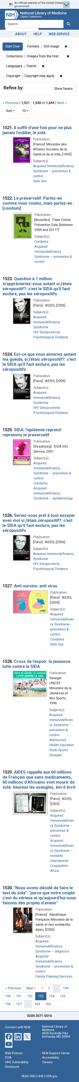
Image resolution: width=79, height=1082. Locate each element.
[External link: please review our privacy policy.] (8, 1036)
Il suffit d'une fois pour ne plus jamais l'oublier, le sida (37, 130)
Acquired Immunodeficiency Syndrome (46, 322)
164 (37, 1004)
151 (19, 996)
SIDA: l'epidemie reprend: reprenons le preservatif (32, 432)
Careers (47, 1062)
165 (48, 1004)
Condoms (41, 242)
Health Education (61, 745)
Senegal (55, 755)
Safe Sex (40, 181)
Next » (62, 103)
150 (8, 996)
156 (8, 1004)
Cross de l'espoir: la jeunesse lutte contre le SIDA (36, 664)
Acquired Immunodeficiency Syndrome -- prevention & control (53, 171)
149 (65, 988)
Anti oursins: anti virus (35, 585)
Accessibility (50, 1057)
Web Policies (14, 1053)
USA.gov (52, 1076)
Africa (54, 871)
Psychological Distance (50, 337)
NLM (25, 1076)
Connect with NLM (17, 1027)
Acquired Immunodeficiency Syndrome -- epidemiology (53, 493)
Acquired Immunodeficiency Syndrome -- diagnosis (52, 946)
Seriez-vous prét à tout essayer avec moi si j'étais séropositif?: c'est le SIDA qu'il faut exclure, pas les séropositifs (39, 523)
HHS (40, 1076)
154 (52, 996)
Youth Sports (58, 750)
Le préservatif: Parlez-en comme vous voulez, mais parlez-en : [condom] (38, 203)
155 (63, 996)
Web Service (59, 34)
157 (19, 1004)
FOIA (8, 1057)
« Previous (11, 103)
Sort (9, 111)
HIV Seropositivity (46, 332)
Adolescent (57, 740)
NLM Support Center (56, 1053)
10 (26, 111)
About (21, 34)
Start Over (12, 46)
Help (37, 34)
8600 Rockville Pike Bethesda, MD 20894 (56, 1035)
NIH (32, 1076)
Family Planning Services (53, 976)
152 (30, 996)
